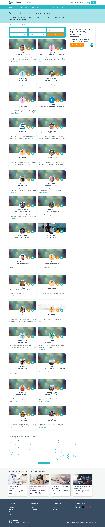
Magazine (73, 2)
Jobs (38, 7)
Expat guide (34, 509)
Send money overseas (81, 486)
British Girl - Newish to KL (15, 454)
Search (56, 34)
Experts (55, 509)
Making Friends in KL (14, 442)
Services (20, 7)
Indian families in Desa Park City (17, 452)
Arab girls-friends (57, 448)
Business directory (29, 7)
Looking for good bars (58, 450)
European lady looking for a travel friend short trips (22, 444)
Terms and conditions (90, 522)
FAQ (54, 507)
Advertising (12, 509)
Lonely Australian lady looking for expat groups (64, 454)
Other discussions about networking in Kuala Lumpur (22, 463)
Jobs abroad (34, 512)
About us (11, 512)
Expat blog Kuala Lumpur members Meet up (63, 458)
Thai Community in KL (14, 450)
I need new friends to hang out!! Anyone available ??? (66, 452)
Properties (43, 7)
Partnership (12, 514)
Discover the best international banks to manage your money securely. (60, 492)
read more (15, 61)
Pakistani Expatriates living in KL (60, 446)
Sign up (93, 2)
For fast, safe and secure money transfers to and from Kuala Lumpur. (82, 492)
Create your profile (77, 44)
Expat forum (34, 507)
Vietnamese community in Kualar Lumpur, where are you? (67, 444)
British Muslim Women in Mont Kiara (62, 442)
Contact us (11, 507)
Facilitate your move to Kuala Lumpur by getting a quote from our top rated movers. (38, 492)
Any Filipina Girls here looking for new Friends (64, 456)
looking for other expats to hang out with (19, 456)
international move (38, 487)
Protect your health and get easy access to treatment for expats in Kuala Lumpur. (17, 492)
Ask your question (44, 463)
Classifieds (51, 7)
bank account (61, 486)
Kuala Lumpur (12, 7)
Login (87, 2)
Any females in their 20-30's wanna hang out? (20, 448)
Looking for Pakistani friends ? (16, 458)
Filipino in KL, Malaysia (14, 446)
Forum (58, 7)
